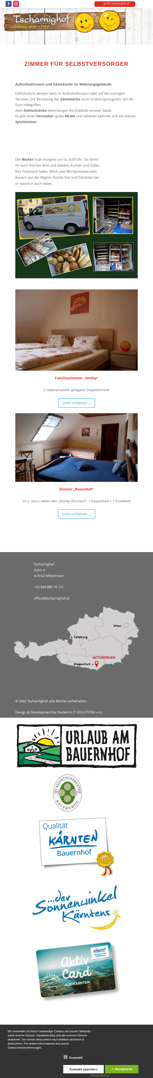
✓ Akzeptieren (121, 1069)
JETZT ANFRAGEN (115, 3)
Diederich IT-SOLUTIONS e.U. (80, 712)
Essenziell (75, 1057)
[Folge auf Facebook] (9, 4)
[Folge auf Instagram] (16, 4)
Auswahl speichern (83, 1069)
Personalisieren (100, 1075)
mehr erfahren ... (76, 402)
